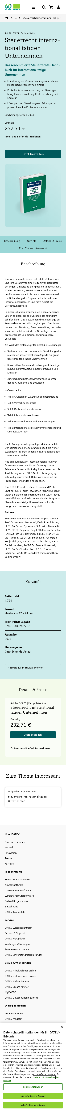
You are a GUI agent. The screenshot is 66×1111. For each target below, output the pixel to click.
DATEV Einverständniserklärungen (23, 954)
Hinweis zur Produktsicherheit (26, 667)
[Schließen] (62, 1027)
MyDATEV (10, 992)
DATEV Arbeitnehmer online (20, 970)
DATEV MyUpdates (15, 938)
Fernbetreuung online (17, 949)
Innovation (11, 852)
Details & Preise (52, 240)
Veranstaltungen (14, 1013)
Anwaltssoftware (14, 884)
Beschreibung (12, 240)
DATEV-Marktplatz (15, 911)
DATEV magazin (13, 1018)
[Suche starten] (43, 7)
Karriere (9, 863)
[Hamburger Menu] (34, 7)
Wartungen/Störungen (17, 944)
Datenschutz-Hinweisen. (44, 1077)
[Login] (58, 7)
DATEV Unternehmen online (20, 976)
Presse (8, 858)
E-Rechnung (11, 906)
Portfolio (9, 847)
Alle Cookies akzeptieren (33, 1105)
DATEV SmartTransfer (17, 986)
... (15, 17)
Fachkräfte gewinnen (16, 901)
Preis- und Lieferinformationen (23, 136)
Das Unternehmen (15, 842)
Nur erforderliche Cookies (33, 1096)
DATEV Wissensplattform (18, 927)
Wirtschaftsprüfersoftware (19, 895)
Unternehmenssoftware (18, 890)
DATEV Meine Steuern (17, 981)
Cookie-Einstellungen (33, 1086)
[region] (33, 1067)
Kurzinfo (32, 240)
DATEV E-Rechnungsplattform (21, 997)
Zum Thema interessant (33, 248)
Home (7, 18)
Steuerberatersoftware (17, 879)
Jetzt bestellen (33, 153)
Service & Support (15, 933)
